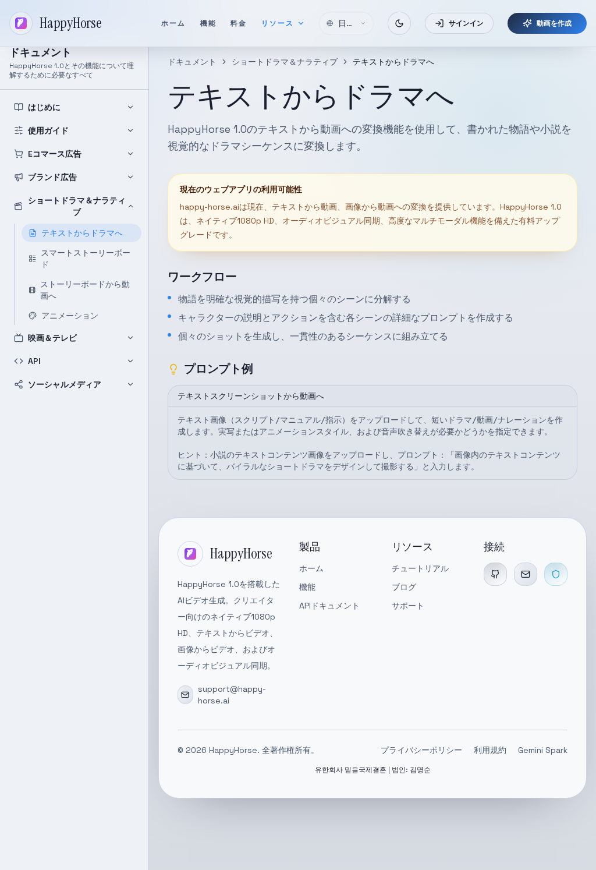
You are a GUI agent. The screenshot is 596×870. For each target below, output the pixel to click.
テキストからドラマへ (82, 233)
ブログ (404, 587)
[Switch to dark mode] (399, 23)
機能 (208, 23)
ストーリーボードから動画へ (85, 290)
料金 (238, 23)
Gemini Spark (542, 750)
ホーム (173, 23)
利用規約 (490, 750)
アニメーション (69, 315)
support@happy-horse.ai (232, 695)
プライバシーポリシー (421, 750)
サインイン (466, 23)
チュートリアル (420, 568)
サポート (408, 605)
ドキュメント (192, 61)
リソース (278, 23)
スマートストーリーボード (85, 258)
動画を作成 (554, 23)
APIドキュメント (329, 605)
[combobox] (346, 23)
